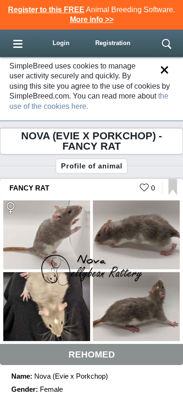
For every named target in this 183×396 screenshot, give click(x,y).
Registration (112, 42)
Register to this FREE (46, 10)
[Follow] (172, 193)
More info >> (92, 19)
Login (61, 42)
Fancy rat (29, 188)
